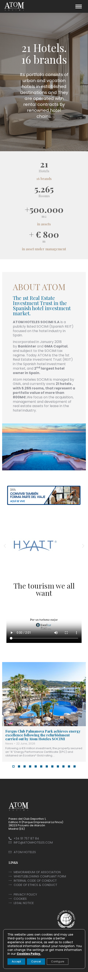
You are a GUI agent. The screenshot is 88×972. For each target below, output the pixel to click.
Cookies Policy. (29, 954)
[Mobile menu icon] (78, 6)
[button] (40, 147)
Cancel (36, 961)
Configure (57, 961)
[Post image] (44, 694)
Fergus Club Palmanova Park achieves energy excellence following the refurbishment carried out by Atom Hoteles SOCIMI (43, 735)
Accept (16, 961)
